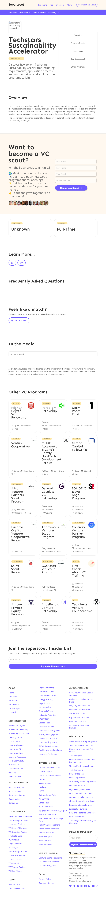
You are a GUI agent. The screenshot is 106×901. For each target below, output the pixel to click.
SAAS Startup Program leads (81, 745)
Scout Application (16, 745)
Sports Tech (44, 722)
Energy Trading (46, 699)
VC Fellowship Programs (49, 861)
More (69, 5)
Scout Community (16, 760)
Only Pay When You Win (79, 705)
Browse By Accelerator (19, 733)
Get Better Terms (77, 713)
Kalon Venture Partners (49, 824)
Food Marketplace (17, 888)
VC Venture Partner (17, 867)
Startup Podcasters (78, 785)
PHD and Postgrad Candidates (83, 812)
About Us (13, 696)
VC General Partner (17, 855)
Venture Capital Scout (18, 851)
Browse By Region (17, 725)
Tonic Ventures (45, 844)
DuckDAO (43, 787)
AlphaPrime (44, 798)
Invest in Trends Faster (79, 709)
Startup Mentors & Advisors (81, 766)
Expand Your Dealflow (79, 717)
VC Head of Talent (17, 824)
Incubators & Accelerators (80, 805)
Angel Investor (15, 843)
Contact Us (13, 803)
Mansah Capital (45, 836)
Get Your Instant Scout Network (79, 726)
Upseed (12, 712)
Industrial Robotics (47, 715)
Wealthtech (44, 718)
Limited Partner (15, 859)
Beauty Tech (14, 884)
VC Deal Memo (15, 871)
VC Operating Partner (18, 832)
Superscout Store (16, 749)
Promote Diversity (77, 721)
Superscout (16, 4)
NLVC (41, 791)
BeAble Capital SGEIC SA (49, 767)
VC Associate (14, 863)
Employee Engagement (49, 734)
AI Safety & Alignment (48, 746)
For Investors (15, 704)
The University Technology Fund (51, 819)
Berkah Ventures (46, 832)
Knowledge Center (17, 795)
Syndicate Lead (15, 835)
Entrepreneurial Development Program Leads (82, 760)
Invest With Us (15, 776)
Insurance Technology (48, 754)
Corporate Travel (46, 691)
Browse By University (18, 729)
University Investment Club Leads (81, 750)
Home (11, 692)
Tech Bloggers (75, 755)
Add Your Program (17, 787)
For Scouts (13, 700)
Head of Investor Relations (21, 816)
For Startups (14, 708)
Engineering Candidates (79, 789)
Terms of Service (46, 883)
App (51, 5)
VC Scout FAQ (15, 764)
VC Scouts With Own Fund (80, 793)
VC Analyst (13, 847)
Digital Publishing (46, 687)
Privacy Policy (45, 879)
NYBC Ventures (46, 806)
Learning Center (16, 737)
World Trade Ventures (49, 828)
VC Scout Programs (47, 865)
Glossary (12, 772)
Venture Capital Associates (81, 797)
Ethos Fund (44, 802)
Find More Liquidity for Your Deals (81, 700)
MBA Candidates (76, 816)
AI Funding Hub (15, 791)
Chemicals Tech (46, 711)
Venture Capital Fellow (18, 820)
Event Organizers (77, 777)
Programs (42, 5)
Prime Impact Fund (47, 814)
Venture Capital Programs (50, 857)
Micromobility (45, 707)
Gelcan (42, 779)
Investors (60, 5)
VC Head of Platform (18, 828)
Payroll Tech (44, 703)
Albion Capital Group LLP (50, 775)
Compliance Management (50, 730)
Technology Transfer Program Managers (82, 821)
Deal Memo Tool (16, 768)
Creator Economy (46, 726)
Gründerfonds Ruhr (47, 795)
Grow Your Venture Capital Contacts (81, 694)
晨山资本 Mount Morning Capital (53, 810)
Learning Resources (17, 757)
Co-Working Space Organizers (82, 781)
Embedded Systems (48, 742)
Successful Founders (78, 808)
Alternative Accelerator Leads (82, 801)
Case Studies (14, 799)
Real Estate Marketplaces (50, 750)
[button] (70, 4)
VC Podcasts (14, 741)
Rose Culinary (45, 840)
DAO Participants (76, 773)
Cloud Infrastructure (48, 738)
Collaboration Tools (47, 695)
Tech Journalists (76, 770)
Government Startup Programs (83, 741)
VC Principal (14, 839)
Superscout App (16, 753)
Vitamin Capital (45, 771)
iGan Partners (45, 783)
